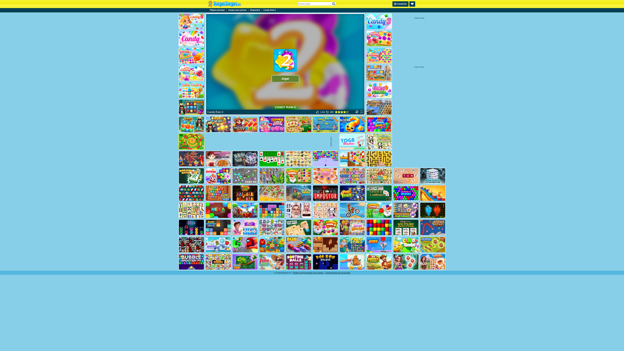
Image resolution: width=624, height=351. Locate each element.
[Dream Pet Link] (325, 210)
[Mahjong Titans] (191, 210)
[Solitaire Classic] (272, 159)
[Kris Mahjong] (299, 159)
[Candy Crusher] (379, 90)
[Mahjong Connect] (379, 176)
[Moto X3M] (352, 210)
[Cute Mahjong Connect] (379, 141)
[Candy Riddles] (406, 244)
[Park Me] (245, 176)
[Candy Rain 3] (379, 21)
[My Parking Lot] (272, 193)
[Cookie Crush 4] (191, 90)
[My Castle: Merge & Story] (433, 262)
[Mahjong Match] (191, 176)
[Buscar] (334, 4)
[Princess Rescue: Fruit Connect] (406, 210)
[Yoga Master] (352, 141)
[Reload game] (356, 112)
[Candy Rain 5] (379, 55)
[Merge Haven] (352, 227)
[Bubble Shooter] (325, 159)
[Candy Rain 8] (379, 38)
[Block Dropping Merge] (218, 227)
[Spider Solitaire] (379, 193)
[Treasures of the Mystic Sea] (379, 107)
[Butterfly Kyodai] (272, 176)
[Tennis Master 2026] (325, 124)
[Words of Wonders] (406, 176)
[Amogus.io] (245, 244)
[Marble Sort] (379, 244)
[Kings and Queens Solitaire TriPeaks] (245, 227)
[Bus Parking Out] (299, 244)
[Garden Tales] (299, 176)
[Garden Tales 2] (379, 210)
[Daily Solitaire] (406, 227)
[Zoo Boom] (272, 244)
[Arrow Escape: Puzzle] (379, 159)
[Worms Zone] (433, 227)
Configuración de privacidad (337, 273)
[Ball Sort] (191, 227)
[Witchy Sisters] (245, 159)
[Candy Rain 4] (191, 21)
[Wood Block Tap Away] (299, 227)
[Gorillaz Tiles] (191, 244)
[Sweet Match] (325, 176)
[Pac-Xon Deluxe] (325, 262)
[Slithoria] (352, 124)
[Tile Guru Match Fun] (406, 262)
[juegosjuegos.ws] (224, 3)
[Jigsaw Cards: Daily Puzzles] (245, 262)
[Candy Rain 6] (191, 73)
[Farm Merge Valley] (272, 262)
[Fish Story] (352, 244)
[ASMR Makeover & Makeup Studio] (299, 210)
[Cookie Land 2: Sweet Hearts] (272, 124)
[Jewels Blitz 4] (191, 107)
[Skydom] (218, 176)
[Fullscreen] (361, 112)
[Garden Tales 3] (325, 227)
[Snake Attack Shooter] (191, 141)
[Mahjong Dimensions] (433, 176)
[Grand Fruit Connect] (299, 124)
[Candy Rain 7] (191, 55)
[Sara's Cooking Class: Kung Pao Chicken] (218, 159)
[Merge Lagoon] (299, 193)
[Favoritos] (412, 4)
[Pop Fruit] (352, 193)
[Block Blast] (272, 210)
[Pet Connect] (272, 227)
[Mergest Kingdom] (245, 210)
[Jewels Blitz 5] (218, 124)
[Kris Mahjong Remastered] (218, 262)
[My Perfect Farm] (379, 262)
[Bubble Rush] (406, 193)
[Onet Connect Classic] (352, 176)
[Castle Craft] (433, 244)
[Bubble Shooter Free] (191, 262)
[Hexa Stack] (218, 210)
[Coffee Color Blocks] (433, 193)
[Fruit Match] (352, 159)
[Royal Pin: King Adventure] (191, 159)
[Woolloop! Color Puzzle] (352, 262)
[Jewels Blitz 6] (191, 124)
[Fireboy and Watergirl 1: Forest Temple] (433, 210)
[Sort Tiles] (218, 193)
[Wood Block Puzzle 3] (325, 244)
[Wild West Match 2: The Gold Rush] (245, 124)
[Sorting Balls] (299, 262)
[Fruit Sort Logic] (245, 193)
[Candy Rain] (191, 38)
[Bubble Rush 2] (379, 124)
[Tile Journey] (218, 244)
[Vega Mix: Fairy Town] (379, 73)
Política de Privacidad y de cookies (308, 273)
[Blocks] (379, 227)
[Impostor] (325, 193)
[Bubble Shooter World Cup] (191, 193)
